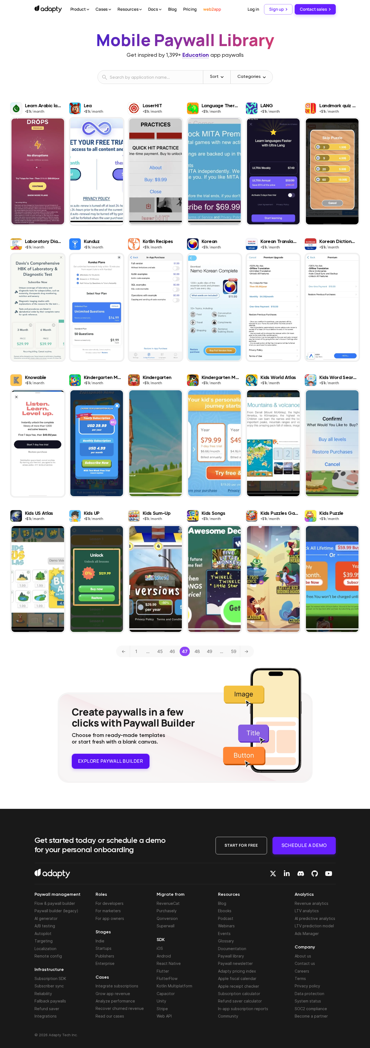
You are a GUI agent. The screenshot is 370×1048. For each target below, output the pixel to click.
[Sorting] (222, 77)
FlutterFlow (167, 978)
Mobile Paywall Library (185, 40)
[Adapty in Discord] (301, 873)
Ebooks (224, 910)
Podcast (225, 918)
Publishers (105, 956)
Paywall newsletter (235, 963)
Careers (302, 971)
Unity (161, 1001)
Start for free (241, 845)
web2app (212, 9)
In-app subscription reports (243, 1008)
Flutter (163, 971)
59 (233, 651)
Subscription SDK (50, 978)
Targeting (44, 941)
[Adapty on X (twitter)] (273, 873)
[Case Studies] (109, 9)
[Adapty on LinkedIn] (287, 873)
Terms (300, 978)
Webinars (226, 925)
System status (308, 1001)
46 (172, 651)
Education (195, 55)
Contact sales (313, 9)
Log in (253, 9)
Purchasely (167, 910)
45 (160, 651)
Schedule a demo (304, 845)
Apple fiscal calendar (237, 978)
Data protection (309, 993)
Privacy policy (307, 986)
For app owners (110, 918)
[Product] (88, 9)
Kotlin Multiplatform (174, 986)
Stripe (162, 1008)
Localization (45, 948)
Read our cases (110, 1016)
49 (209, 651)
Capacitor (166, 993)
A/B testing (45, 925)
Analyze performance (115, 1001)
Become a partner (311, 1016)
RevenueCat (168, 903)
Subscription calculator (239, 993)
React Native (169, 963)
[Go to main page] (48, 9)
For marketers (108, 910)
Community (228, 1016)
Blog (172, 9)
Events (224, 933)
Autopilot (43, 933)
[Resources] (140, 9)
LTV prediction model (314, 925)
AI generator (46, 918)
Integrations (46, 1016)
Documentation (232, 948)
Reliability (43, 993)
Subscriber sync (49, 986)
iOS (160, 948)
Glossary (226, 941)
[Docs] (160, 9)
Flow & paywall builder (55, 903)
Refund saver (47, 1008)
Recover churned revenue (120, 1008)
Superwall (165, 925)
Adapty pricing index (237, 971)
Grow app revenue (113, 993)
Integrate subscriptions (117, 986)
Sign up (276, 9)
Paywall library (231, 956)
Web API (164, 1016)
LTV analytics (307, 910)
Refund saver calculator (240, 1001)
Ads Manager (307, 933)
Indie (100, 941)
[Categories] (264, 77)
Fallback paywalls (50, 1001)
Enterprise (105, 963)
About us (303, 956)
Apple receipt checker (238, 986)
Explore (110, 761)
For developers (110, 903)
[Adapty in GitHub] (315, 873)
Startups (103, 948)
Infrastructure (49, 970)
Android (164, 956)
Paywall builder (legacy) (56, 910)
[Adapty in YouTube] (329, 873)
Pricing (190, 9)
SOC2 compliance (311, 1008)
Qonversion (167, 918)
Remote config (48, 956)
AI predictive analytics (315, 918)
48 (197, 651)
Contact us (305, 963)
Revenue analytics (311, 903)
